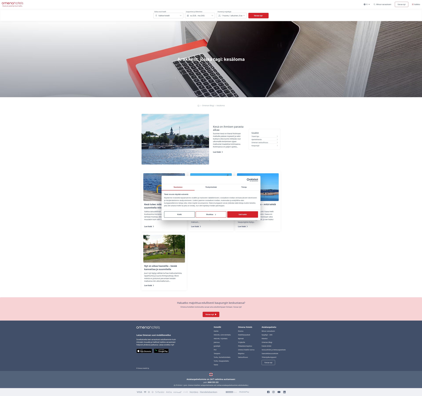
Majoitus (241, 353)
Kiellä (179, 214)
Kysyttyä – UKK (267, 335)
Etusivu (240, 331)
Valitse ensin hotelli (160, 12)
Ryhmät (241, 338)
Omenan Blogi (208, 105)
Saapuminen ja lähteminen (194, 12)
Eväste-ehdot (266, 346)
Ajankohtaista (257, 139)
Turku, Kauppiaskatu (221, 361)
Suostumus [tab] (178, 187)
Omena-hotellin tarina (246, 350)
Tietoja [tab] (244, 187)
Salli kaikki (243, 214)
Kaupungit (255, 146)
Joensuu (217, 342)
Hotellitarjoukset (244, 335)
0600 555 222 (213, 382)
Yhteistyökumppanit (269, 357)
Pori (215, 350)
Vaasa (216, 365)
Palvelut (264, 338)
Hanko (216, 331)
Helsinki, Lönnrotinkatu (222, 335)
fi (368, 5)
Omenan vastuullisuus (260, 142)
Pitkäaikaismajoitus (245, 346)
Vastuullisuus (243, 357)
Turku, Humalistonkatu (222, 357)
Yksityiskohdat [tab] (211, 187)
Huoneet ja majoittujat (224, 12)
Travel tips (255, 136)
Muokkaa (209, 214)
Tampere (217, 353)
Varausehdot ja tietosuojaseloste (274, 350)
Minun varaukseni (383, 4)
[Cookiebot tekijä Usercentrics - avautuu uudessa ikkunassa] (248, 180)
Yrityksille (241, 342)
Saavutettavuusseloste (270, 353)
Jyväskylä (217, 346)
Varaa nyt (402, 4)
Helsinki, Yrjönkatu (220, 338)
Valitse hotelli (164, 15)
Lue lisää (217, 152)
